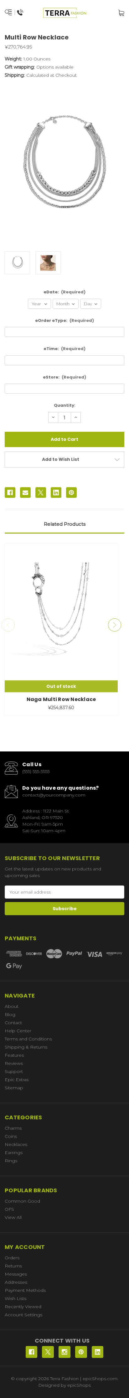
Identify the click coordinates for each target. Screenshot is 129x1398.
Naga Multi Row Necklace (61, 699)
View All (13, 1217)
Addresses (16, 1282)
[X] (40, 492)
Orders (12, 1258)
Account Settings (23, 1315)
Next (114, 625)
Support (14, 1071)
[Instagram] (64, 1352)
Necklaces (16, 1144)
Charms (13, 1128)
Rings (11, 1160)
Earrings (14, 1152)
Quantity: (64, 405)
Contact (13, 1022)
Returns (13, 1266)
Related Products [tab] (64, 524)
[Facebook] (10, 492)
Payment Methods (25, 1290)
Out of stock (61, 686)
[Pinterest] (71, 492)
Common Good (22, 1201)
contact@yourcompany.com (53, 795)
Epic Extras (16, 1079)
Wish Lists (15, 1298)
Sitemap (14, 1088)
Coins (11, 1136)
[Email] (25, 492)
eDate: (65, 292)
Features (14, 1055)
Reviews (14, 1063)
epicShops (79, 1385)
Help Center (18, 1031)
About (11, 1006)
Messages (16, 1274)
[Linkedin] (56, 492)
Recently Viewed (23, 1306)
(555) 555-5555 (35, 771)
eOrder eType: (64, 320)
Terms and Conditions (28, 1039)
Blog (10, 1014)
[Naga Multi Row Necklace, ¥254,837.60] (61, 618)
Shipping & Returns (26, 1047)
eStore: (64, 377)
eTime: (65, 349)
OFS (9, 1209)
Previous (8, 625)
